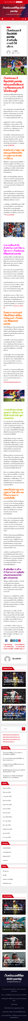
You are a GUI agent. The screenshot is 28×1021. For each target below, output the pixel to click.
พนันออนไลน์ (6, 856)
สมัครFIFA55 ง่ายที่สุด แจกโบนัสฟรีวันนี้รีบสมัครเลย (14, 1011)
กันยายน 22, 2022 (9, 912)
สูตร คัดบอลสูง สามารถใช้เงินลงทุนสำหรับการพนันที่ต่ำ (9, 646)
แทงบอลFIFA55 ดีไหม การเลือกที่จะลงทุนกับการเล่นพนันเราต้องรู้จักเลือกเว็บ (14, 1016)
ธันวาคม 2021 (7, 825)
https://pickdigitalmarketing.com (12, 382)
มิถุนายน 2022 (7, 800)
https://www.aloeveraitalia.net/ (11, 734)
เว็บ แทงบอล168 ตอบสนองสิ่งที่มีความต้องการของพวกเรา (14, 927)
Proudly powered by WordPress (9, 989)
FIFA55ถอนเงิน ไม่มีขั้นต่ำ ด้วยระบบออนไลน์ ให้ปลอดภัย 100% (14, 999)
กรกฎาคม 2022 (7, 796)
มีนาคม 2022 (6, 812)
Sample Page (14, 1004)
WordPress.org (7, 883)
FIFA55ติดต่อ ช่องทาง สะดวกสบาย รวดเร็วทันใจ (16, 994)
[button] (22, 19)
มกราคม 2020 (7, 837)
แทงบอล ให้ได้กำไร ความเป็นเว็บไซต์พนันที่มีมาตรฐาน (19, 646)
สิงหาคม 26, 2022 (9, 964)
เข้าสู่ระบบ (6, 871)
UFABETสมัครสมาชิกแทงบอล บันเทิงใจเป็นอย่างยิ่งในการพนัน (14, 962)
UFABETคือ (11, 145)
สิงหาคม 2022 (7, 792)
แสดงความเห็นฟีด (8, 879)
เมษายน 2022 (6, 808)
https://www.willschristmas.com (11, 737)
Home (2, 994)
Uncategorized (7, 852)
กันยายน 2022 (7, 788)
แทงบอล (8, 27)
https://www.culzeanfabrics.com (11, 739)
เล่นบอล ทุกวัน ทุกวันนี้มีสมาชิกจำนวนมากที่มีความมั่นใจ (14, 699)
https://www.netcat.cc (8, 741)
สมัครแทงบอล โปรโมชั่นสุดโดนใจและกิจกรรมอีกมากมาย (14, 715)
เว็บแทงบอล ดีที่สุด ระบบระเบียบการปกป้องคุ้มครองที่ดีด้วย (13, 682)
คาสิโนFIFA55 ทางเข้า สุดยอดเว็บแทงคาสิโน (14, 1008)
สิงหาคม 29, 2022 (9, 947)
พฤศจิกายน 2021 (7, 829)
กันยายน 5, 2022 (9, 929)
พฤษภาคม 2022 (7, 804)
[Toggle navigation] (13, 19)
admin (16, 51)
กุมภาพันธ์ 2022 (7, 817)
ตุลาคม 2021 (6, 833)
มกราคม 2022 (7, 821)
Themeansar (14, 991)
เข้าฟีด (4, 875)
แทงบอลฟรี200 (10, 214)
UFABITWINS (7, 848)
